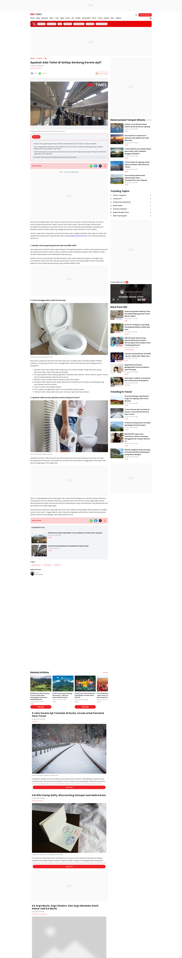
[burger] (150, 18)
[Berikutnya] (108, 675)
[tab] (37, 137)
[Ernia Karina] (32, 573)
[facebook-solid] (95, 165)
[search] (136, 15)
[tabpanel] (69, 150)
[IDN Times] (36, 14)
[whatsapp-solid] (91, 165)
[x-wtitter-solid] (100, 165)
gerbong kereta (77, 236)
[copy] (104, 165)
